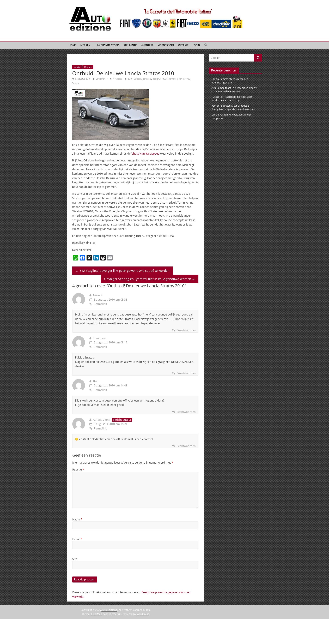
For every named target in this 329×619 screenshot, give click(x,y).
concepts (147, 78)
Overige (183, 45)
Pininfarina (184, 78)
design (156, 78)
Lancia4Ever (102, 78)
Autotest (147, 45)
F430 (162, 78)
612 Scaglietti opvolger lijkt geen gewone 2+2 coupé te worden (122, 271)
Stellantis (130, 45)
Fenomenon (172, 78)
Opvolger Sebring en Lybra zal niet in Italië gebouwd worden (149, 279)
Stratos (75, 83)
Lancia (77, 66)
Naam (77, 519)
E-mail (77, 539)
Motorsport (165, 45)
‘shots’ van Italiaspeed (145, 153)
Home (72, 45)
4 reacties (117, 78)
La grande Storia (108, 45)
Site (74, 559)
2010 (130, 78)
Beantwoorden (186, 330)
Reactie (78, 469)
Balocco (137, 78)
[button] (206, 45)
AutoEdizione (101, 420)
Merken (85, 45)
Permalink (100, 304)
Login (196, 45)
